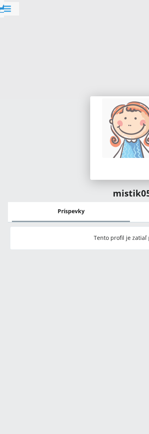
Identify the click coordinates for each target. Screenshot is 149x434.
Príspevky (71, 211)
